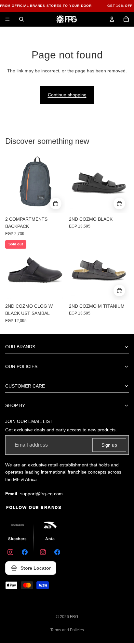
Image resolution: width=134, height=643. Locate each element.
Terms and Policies (67, 630)
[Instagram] (10, 552)
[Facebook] (25, 552)
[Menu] (7, 19)
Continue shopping (67, 94)
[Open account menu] (112, 19)
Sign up (109, 445)
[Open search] (21, 19)
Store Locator (35, 568)
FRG (74, 616)
